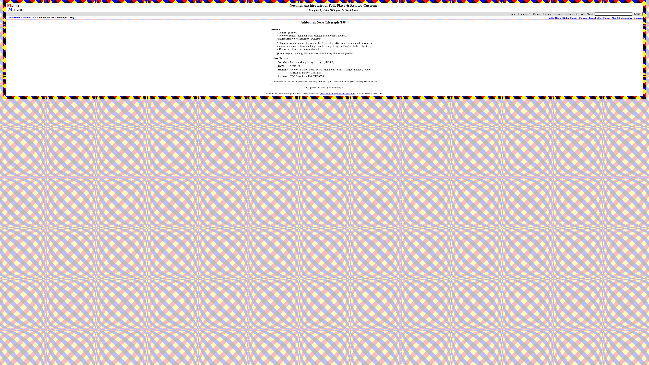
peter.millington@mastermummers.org (338, 93)
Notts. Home (554, 18)
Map (614, 18)
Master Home (13, 17)
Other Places (603, 18)
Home (513, 14)
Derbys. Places (587, 18)
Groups (537, 14)
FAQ (582, 14)
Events (547, 14)
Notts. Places (570, 18)
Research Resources (565, 14)
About (590, 14)
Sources (638, 18)
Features (524, 14)
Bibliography (625, 18)
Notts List (29, 17)
